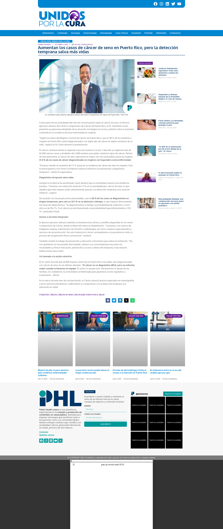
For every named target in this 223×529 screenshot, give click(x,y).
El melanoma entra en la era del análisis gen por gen (165, 371)
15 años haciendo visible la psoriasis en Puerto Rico (170, 174)
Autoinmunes (48, 33)
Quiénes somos (46, 435)
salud (102, 295)
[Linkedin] (167, 4)
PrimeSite (148, 33)
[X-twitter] (60, 441)
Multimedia (161, 33)
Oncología (75, 33)
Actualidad (136, 33)
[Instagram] (161, 4)
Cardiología (62, 33)
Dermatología (106, 33)
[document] (111, 494)
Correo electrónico (92, 414)
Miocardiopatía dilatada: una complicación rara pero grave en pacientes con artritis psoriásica (171, 202)
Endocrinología (90, 33)
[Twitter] (173, 4)
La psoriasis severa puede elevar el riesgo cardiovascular (92, 371)
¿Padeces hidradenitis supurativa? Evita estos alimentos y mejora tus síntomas (168, 71)
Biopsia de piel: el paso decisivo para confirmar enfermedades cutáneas (53, 373)
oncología (79, 295)
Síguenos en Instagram (173, 394)
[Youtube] (179, 4)
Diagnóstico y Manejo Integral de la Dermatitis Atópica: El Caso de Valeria (169, 96)
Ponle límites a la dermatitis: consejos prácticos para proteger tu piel (170, 123)
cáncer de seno (65, 295)
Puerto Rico (92, 295)
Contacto (43, 432)
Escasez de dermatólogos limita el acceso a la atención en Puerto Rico (130, 371)
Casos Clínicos (122, 33)
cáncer (53, 295)
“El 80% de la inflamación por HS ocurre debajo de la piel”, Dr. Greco (169, 149)
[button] (108, 300)
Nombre (87, 406)
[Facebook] (155, 4)
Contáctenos (175, 33)
